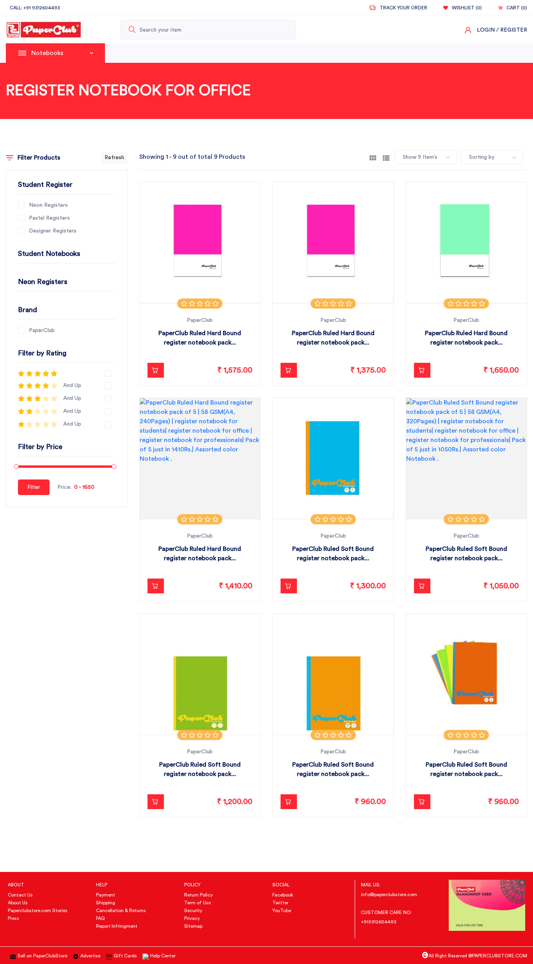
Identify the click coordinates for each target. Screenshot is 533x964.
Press (13, 918)
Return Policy (198, 895)
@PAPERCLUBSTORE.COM (497, 955)
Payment (105, 895)
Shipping (105, 902)
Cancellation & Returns (121, 910)
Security (193, 910)
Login (486, 30)
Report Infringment (116, 926)
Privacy (192, 918)
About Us (18, 902)
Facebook (282, 895)
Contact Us (20, 895)
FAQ (100, 918)
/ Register (511, 30)
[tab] (373, 157)
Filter (33, 487)
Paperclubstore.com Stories (38, 910)
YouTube (281, 910)
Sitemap (193, 926)
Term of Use (197, 902)
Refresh (114, 157)
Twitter (280, 902)
